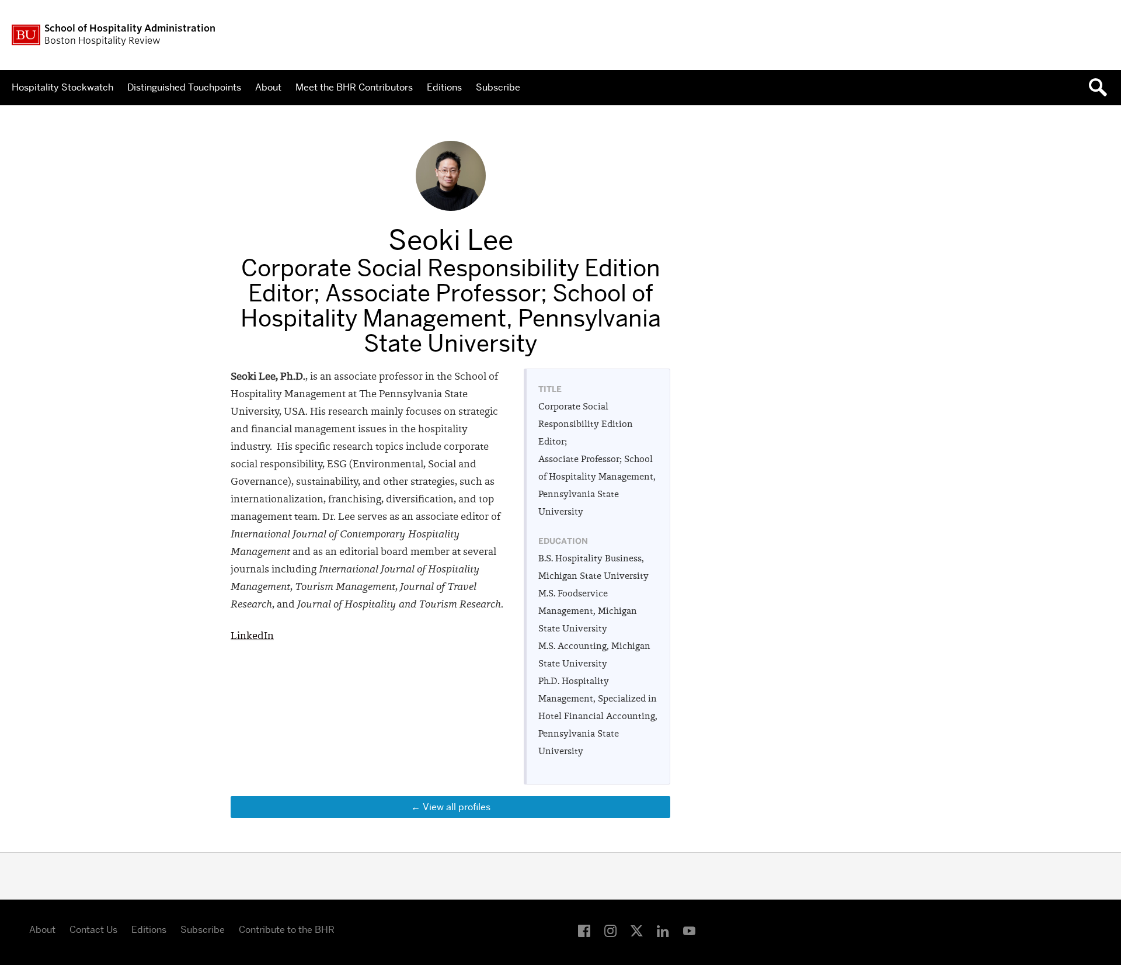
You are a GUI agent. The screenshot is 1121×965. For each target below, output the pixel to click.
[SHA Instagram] (610, 931)
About (268, 87)
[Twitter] (637, 931)
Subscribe (498, 87)
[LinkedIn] (663, 931)
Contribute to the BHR (287, 930)
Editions (444, 87)
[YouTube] (689, 931)
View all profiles (456, 807)
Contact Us (93, 930)
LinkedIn (252, 636)
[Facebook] (584, 931)
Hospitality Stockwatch (62, 87)
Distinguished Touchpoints (184, 87)
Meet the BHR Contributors (354, 87)
